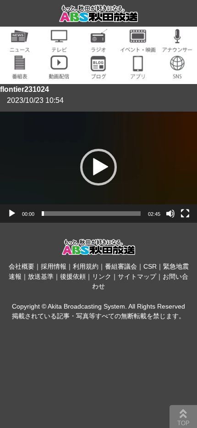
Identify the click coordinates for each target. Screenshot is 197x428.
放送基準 (41, 276)
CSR (150, 266)
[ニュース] (19, 47)
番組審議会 (121, 266)
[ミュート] (170, 213)
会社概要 (21, 266)
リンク (101, 276)
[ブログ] (98, 74)
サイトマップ (137, 276)
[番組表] (19, 74)
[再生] (11, 213)
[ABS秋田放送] (98, 16)
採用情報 (53, 266)
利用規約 (85, 266)
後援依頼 (73, 276)
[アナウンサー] (177, 47)
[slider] (91, 213)
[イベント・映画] (138, 47)
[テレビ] (59, 47)
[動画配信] (59, 74)
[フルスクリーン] (185, 213)
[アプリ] (138, 74)
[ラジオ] (98, 47)
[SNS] (177, 74)
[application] (98, 167)
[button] (98, 167)
